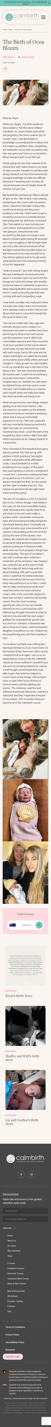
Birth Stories (8, 57)
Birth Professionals (16, 1291)
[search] (39, 925)
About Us (11, 1240)
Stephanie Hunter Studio (14, 1408)
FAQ (9, 1311)
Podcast (11, 1306)
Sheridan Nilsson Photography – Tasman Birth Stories (25, 1403)
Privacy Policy (12, 1334)
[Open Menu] (43, 17)
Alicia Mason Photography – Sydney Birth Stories (25, 1405)
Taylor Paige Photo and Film (34, 1408)
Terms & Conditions (15, 1327)
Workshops (12, 1296)
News (10, 30)
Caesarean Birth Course (18, 1278)
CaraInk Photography (12, 1410)
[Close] (49, 3)
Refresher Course (15, 1273)
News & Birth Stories (16, 1283)
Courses (11, 1263)
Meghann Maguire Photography (36, 1413)
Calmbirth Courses (15, 1268)
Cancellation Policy (14, 1342)
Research (10, 1349)
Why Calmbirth (13, 1251)
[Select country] (12, 925)
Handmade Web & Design (23, 1398)
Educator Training (15, 1301)
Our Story (11, 1246)
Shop (9, 1256)
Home (5, 30)
